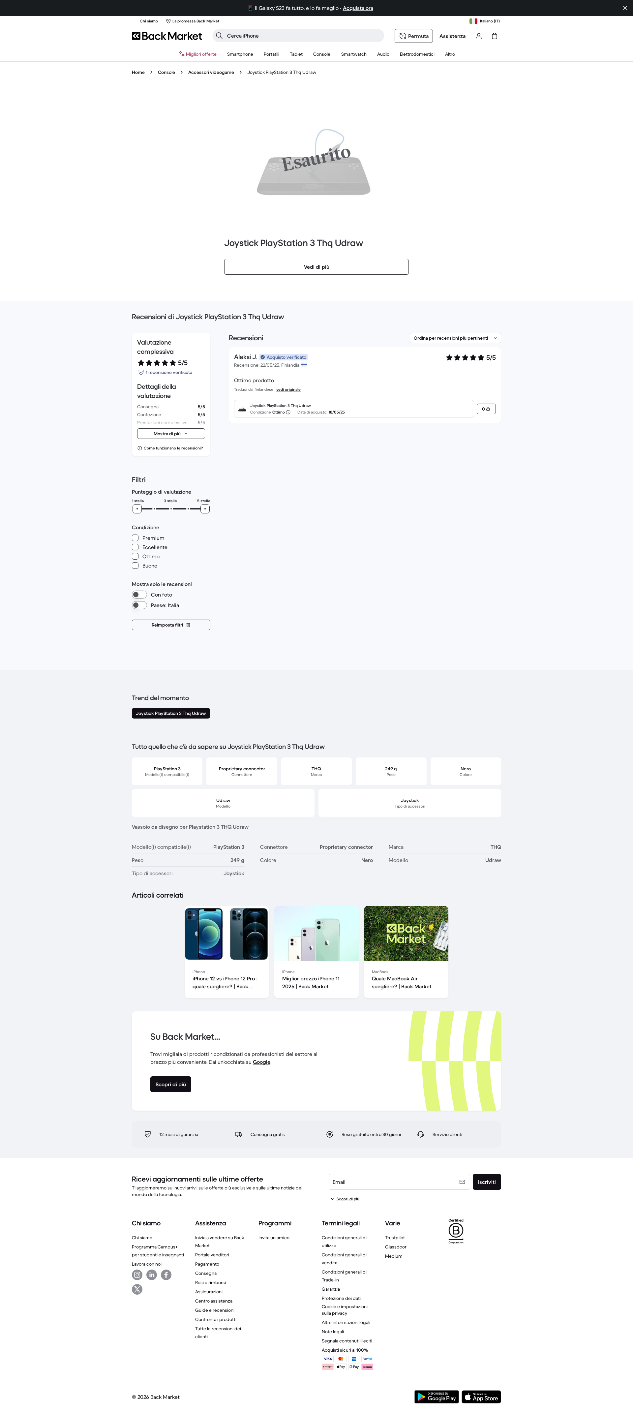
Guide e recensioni (214, 1310)
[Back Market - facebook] (166, 1275)
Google (261, 1062)
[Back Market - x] (137, 1289)
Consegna (206, 1273)
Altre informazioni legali (346, 1322)
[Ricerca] (219, 35)
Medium (394, 1256)
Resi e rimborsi (210, 1282)
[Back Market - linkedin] (151, 1275)
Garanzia (331, 1289)
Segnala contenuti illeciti (347, 1341)
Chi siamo (142, 1238)
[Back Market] (167, 36)
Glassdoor (396, 1247)
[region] (316, 953)
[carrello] (494, 36)
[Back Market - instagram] (137, 1275)
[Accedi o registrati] (478, 36)
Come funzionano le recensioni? (173, 448)
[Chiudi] (625, 8)
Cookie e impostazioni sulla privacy (345, 1310)
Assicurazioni (209, 1292)
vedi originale (288, 389)
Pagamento (207, 1264)
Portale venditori (212, 1255)
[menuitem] (240, 54)
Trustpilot (395, 1238)
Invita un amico (273, 1238)
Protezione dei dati (341, 1298)
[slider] (137, 508)
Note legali (333, 1332)
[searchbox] (303, 35)
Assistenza (452, 36)
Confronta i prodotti (215, 1319)
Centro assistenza (213, 1301)
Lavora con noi (147, 1264)
